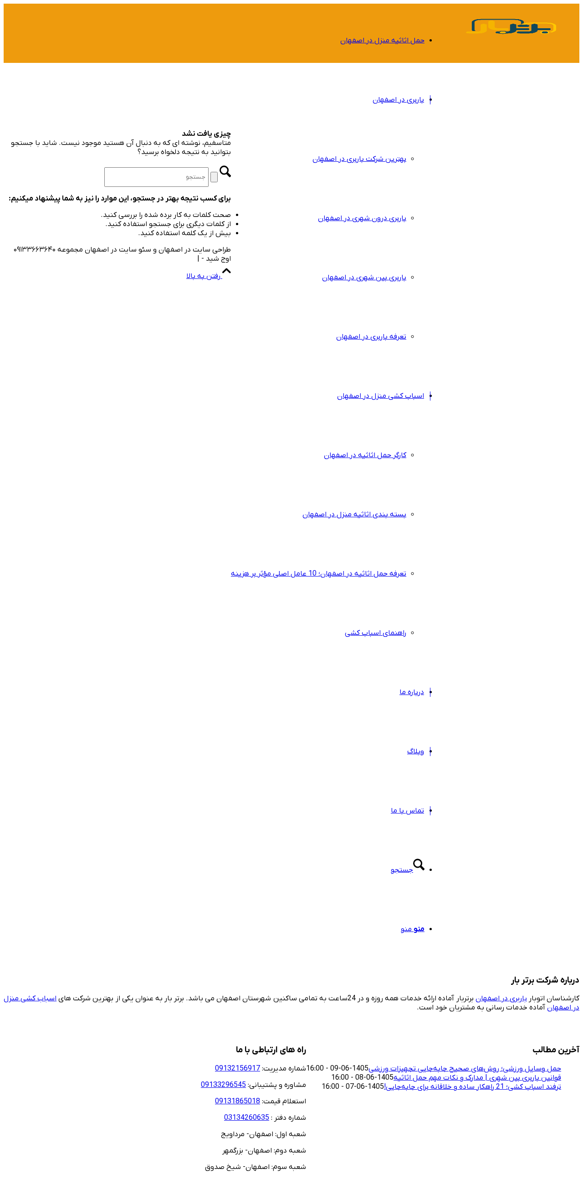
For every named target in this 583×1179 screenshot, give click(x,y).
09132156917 (237, 1068)
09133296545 (223, 1085)
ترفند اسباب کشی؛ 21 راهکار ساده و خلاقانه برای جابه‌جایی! (472, 1086)
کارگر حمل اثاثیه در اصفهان (365, 455)
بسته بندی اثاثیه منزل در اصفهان (354, 514)
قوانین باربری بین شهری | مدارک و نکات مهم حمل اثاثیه (477, 1077)
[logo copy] (511, 47)
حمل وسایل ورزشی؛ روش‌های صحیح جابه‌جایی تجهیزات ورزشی (464, 1068)
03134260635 (246, 1117)
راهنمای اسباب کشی (375, 633)
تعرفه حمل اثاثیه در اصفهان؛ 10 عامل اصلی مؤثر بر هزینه (318, 573)
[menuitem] (327, 40)
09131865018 (237, 1101)
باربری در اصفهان (501, 998)
